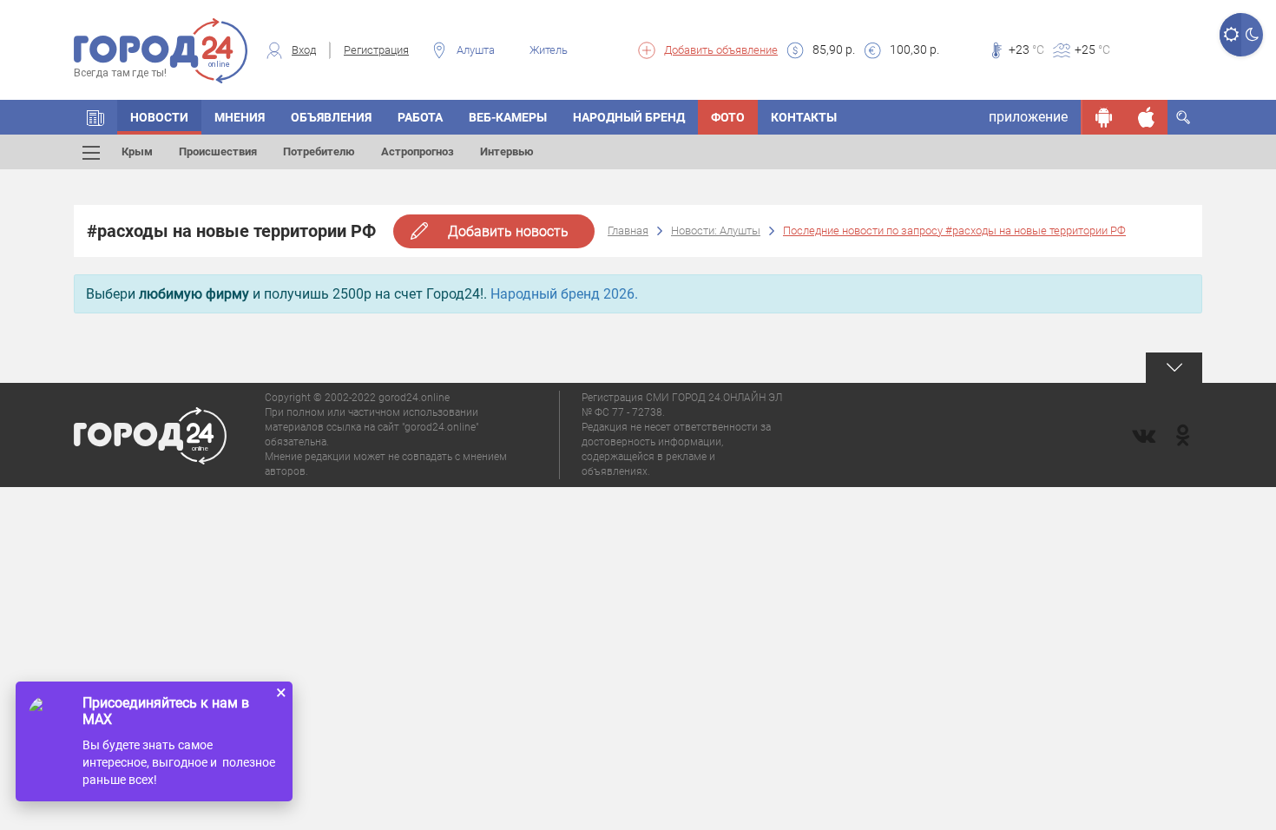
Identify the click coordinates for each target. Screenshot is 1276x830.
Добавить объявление (721, 49)
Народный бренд (629, 117)
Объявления (331, 117)
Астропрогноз (417, 151)
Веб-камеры (508, 117)
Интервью (507, 151)
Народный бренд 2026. (564, 294)
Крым (137, 151)
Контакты (804, 117)
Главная (628, 230)
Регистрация (376, 49)
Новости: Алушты (715, 230)
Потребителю (319, 151)
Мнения (239, 117)
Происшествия (218, 151)
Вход (304, 49)
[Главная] (95, 117)
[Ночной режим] (1252, 34)
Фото (728, 117)
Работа (420, 117)
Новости (159, 117)
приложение (1028, 117)
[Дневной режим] (1230, 34)
